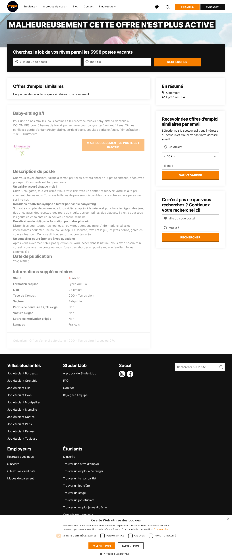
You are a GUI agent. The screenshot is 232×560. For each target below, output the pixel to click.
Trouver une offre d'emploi (81, 464)
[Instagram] (123, 374)
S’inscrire (13, 464)
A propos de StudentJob (79, 373)
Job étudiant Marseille (22, 409)
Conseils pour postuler (78, 514)
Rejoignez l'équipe (75, 395)
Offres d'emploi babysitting (47, 340)
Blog (75, 6)
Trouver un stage (74, 493)
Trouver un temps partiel (79, 478)
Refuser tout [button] (130, 545)
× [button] (228, 518)
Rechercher (190, 237)
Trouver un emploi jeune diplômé (85, 507)
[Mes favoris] (156, 6)
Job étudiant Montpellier (23, 402)
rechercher (177, 62)
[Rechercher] (167, 6)
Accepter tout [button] (102, 545)
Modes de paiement (20, 478)
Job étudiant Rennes (21, 431)
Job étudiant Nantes (20, 417)
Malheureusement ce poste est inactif (113, 145)
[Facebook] (131, 374)
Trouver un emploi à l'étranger (83, 471)
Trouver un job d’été (76, 485)
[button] (116, 554)
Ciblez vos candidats (21, 471)
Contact (89, 6)
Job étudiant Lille (18, 388)
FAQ (65, 380)
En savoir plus (161, 529)
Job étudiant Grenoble (22, 380)
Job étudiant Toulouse (22, 438)
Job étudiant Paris (19, 424)
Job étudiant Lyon (19, 395)
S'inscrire (187, 7)
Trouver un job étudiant (78, 500)
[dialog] (116, 537)
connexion (212, 7)
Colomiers (20, 340)
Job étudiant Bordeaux (22, 373)
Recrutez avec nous (20, 456)
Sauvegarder (190, 175)
